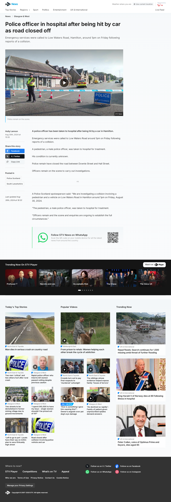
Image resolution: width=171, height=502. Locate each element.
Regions (24, 10)
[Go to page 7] (92, 290)
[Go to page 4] (86, 290)
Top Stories (10, 10)
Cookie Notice (62, 478)
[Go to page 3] (84, 290)
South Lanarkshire (15, 184)
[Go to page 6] (90, 290)
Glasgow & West (22, 16)
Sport (35, 10)
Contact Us (50, 478)
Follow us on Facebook (130, 466)
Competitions (30, 471)
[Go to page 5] (88, 290)
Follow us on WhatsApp (101, 472)
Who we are (10, 478)
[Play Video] (64, 83)
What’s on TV (49, 471)
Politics (45, 10)
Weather (115, 4)
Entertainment (59, 10)
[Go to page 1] (79, 290)
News (8, 16)
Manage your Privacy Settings (20, 485)
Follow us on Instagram (130, 472)
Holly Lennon (11, 131)
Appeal (65, 471)
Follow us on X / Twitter (101, 466)
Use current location (144, 4)
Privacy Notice (37, 478)
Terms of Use (23, 478)
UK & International (78, 10)
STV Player (11, 471)
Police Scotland (13, 178)
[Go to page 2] (82, 290)
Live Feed (159, 10)
